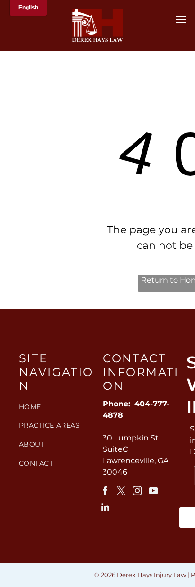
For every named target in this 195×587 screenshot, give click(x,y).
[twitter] (121, 492)
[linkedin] (105, 508)
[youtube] (153, 492)
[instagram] (137, 492)
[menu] (180, 19)
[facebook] (105, 492)
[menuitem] (57, 406)
